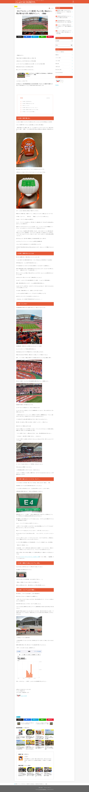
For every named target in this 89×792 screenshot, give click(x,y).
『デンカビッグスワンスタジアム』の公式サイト (29, 556)
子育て (58, 66)
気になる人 (58, 69)
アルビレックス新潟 (60, 51)
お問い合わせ (41, 787)
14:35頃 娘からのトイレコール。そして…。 (31, 107)
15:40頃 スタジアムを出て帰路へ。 (29, 111)
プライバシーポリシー (47, 787)
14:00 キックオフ (26, 105)
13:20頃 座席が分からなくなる (28, 103)
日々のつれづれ (59, 72)
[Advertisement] (35, 46)
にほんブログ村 (24, 695)
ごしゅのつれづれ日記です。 (26, 2)
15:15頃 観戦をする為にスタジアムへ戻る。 (31, 109)
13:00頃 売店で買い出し (27, 101)
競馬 (57, 54)
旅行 (57, 63)
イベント (16, 6)
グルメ (58, 60)
